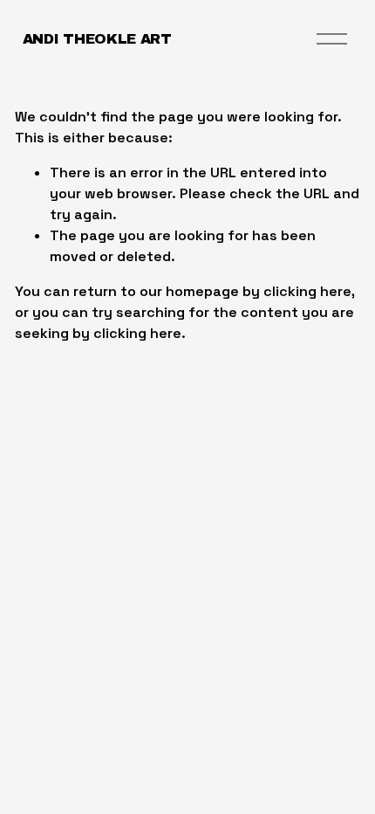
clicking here (307, 291)
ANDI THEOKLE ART (97, 38)
